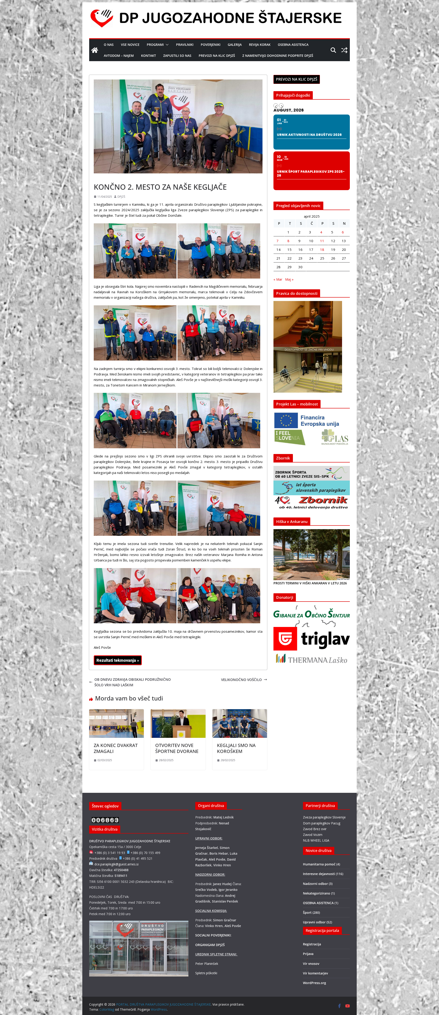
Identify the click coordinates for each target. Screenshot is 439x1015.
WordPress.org (314, 983)
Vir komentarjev (315, 973)
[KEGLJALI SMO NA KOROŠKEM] (239, 712)
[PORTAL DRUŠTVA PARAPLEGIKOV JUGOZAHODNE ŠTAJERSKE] (94, 50)
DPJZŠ (121, 197)
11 (322, 240)
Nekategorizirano (316, 893)
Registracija (312, 944)
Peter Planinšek (206, 963)
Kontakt (148, 55)
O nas (109, 44)
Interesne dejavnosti (319, 874)
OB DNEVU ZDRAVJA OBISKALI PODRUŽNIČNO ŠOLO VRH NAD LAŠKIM (132, 682)
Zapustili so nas (177, 55)
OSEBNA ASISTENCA (293, 44)
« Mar (277, 279)
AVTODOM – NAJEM (119, 55)
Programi (155, 44)
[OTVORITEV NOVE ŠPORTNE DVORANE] (178, 712)
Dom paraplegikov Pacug (321, 823)
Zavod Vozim (312, 834)
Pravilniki (184, 44)
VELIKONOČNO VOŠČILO (241, 679)
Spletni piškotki (206, 973)
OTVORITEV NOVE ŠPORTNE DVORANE (176, 748)
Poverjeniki (210, 44)
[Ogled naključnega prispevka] (344, 50)
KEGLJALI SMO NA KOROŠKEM (236, 748)
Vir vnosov (311, 963)
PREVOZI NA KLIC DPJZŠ (217, 55)
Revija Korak (259, 44)
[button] (166, 44)
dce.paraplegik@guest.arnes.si (116, 864)
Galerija (235, 44)
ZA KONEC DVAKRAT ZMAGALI (116, 748)
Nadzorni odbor (315, 883)
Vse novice (130, 44)
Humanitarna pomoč (319, 864)
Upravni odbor (314, 922)
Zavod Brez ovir (315, 829)
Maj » (289, 279)
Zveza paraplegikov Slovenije (324, 817)
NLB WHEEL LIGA (316, 840)
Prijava (308, 954)
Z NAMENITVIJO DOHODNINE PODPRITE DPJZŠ (277, 55)
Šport (99, 176)
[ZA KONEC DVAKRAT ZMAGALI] (116, 712)
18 (322, 249)
